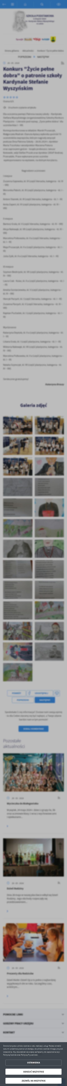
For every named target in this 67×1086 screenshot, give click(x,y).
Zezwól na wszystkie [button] (33, 1080)
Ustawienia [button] (33, 1062)
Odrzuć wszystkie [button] (33, 1071)
